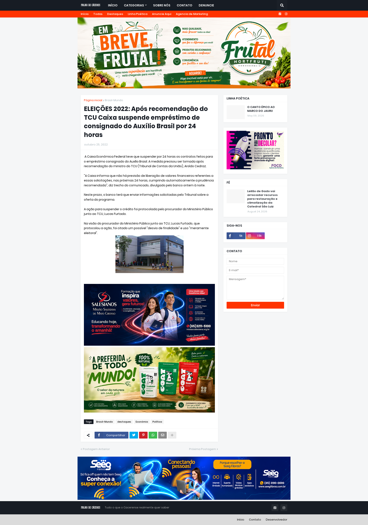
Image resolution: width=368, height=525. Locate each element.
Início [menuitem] (113, 5)
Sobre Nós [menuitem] (161, 5)
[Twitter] (133, 435)
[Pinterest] (143, 435)
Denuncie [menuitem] (206, 5)
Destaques (115, 14)
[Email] (162, 435)
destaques (124, 421)
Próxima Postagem (202, 449)
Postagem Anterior (96, 449)
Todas (97, 14)
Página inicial (93, 100)
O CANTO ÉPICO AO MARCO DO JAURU (261, 109)
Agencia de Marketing (192, 14)
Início (85, 14)
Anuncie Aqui (161, 14)
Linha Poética (137, 14)
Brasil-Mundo (114, 100)
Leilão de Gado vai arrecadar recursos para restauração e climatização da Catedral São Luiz (262, 199)
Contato (255, 520)
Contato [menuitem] (184, 5)
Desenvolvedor (276, 520)
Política (157, 421)
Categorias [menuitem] (134, 5)
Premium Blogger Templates (101, 520)
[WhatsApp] (153, 435)
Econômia (142, 421)
